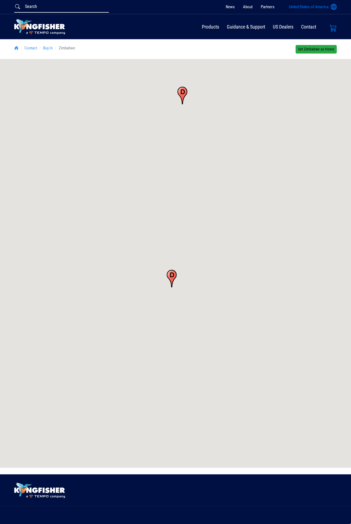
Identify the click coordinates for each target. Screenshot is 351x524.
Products (210, 27)
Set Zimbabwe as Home (316, 49)
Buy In (48, 48)
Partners (267, 7)
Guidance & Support (246, 27)
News (230, 7)
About (248, 7)
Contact (308, 27)
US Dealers (283, 27)
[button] (182, 95)
